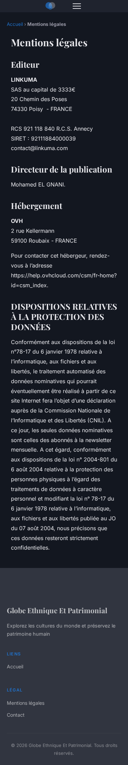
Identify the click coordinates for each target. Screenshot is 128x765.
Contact (16, 715)
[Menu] (77, 6)
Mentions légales (25, 703)
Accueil (15, 24)
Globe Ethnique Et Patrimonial (57, 610)
